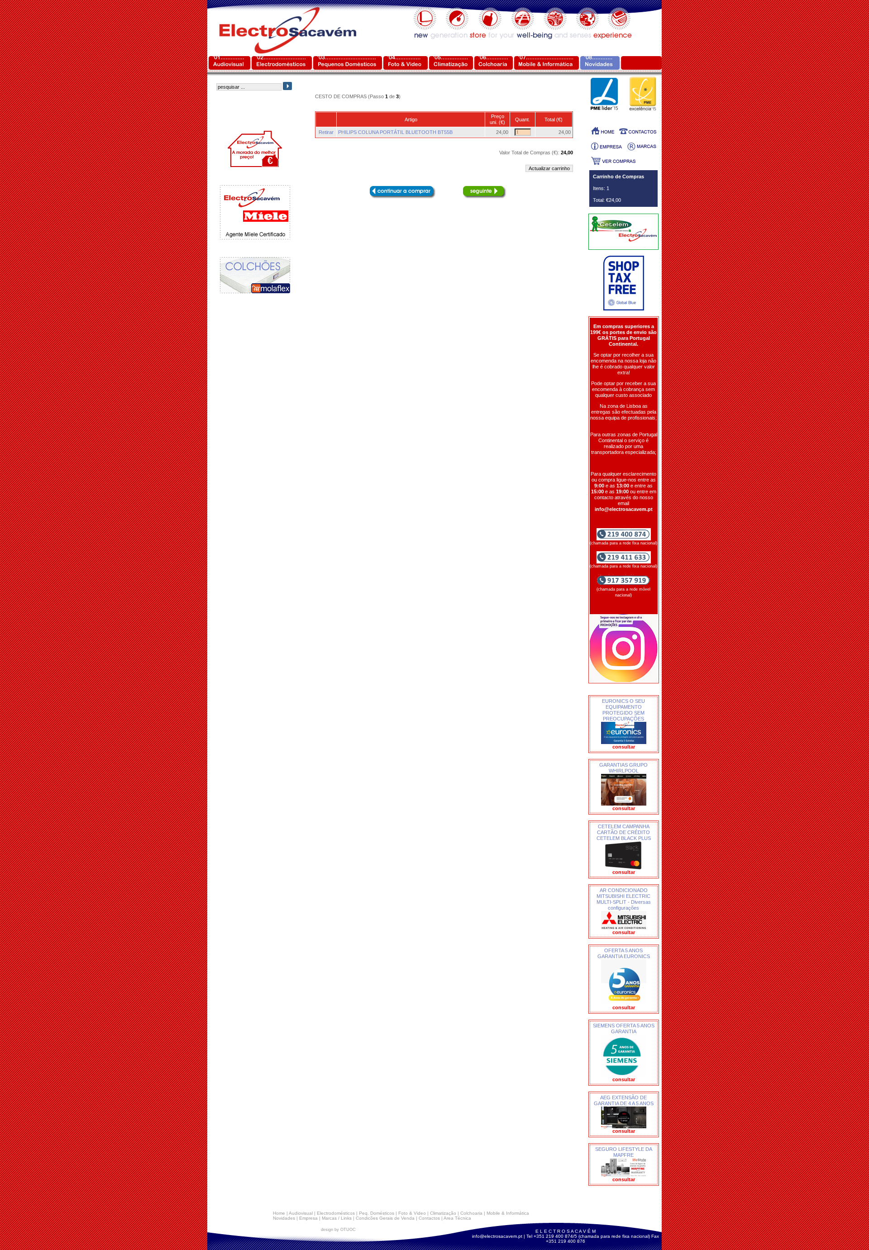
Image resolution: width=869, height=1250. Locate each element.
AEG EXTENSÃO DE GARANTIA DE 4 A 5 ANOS (624, 1100)
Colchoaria (471, 1213)
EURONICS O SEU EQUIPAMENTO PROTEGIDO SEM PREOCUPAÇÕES (623, 709)
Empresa (308, 1218)
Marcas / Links (337, 1218)
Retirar (326, 132)
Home (279, 1213)
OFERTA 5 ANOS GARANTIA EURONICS (623, 953)
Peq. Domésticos (376, 1213)
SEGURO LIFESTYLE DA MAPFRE (623, 1152)
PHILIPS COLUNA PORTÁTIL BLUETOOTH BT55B (395, 132)
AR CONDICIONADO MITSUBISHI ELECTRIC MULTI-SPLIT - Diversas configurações (624, 899)
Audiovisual (301, 1213)
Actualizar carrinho (549, 168)
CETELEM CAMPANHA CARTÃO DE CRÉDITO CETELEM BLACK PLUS (624, 832)
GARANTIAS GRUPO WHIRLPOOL (623, 767)
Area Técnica (457, 1218)
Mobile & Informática (508, 1213)
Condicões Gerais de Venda (385, 1218)
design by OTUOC (338, 1229)
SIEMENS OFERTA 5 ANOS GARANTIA (623, 1028)
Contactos (429, 1218)
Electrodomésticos (336, 1213)
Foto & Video (412, 1213)
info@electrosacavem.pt (497, 1236)
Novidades (284, 1218)
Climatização (443, 1213)
